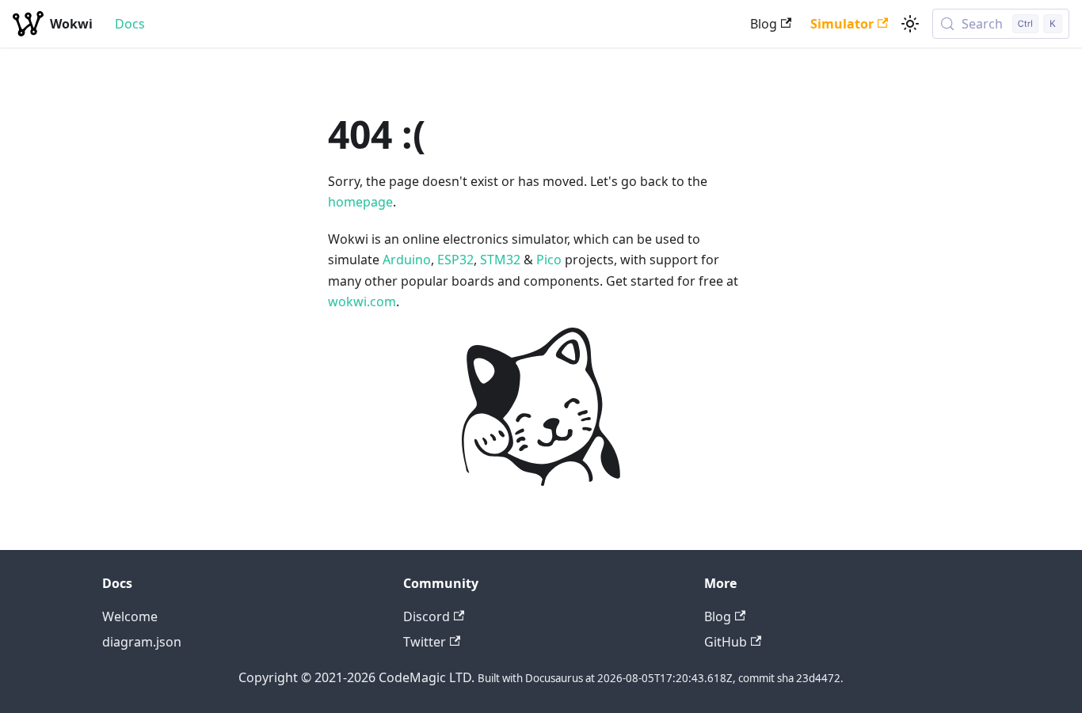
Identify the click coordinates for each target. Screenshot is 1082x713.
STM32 (500, 259)
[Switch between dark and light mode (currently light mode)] (910, 23)
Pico (549, 259)
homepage (360, 201)
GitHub (725, 641)
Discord (426, 616)
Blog (763, 23)
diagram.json (141, 641)
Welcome (130, 616)
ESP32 (455, 259)
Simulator (842, 23)
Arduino (407, 259)
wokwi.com (362, 301)
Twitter (424, 641)
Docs (130, 23)
